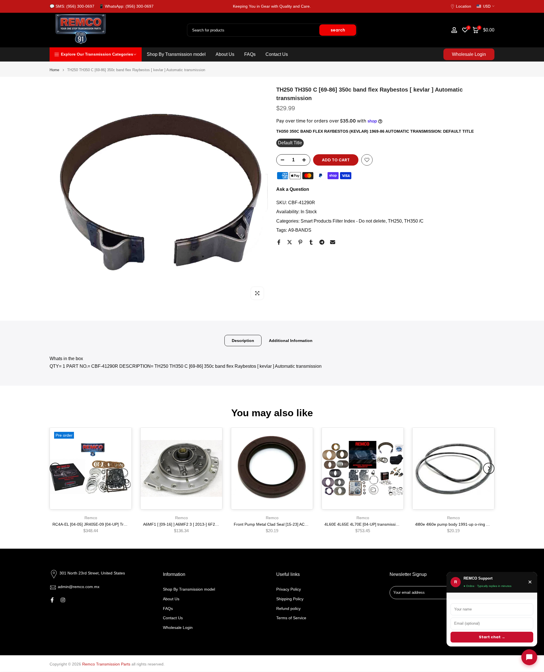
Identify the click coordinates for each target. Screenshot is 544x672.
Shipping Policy (289, 599)
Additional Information (291, 340)
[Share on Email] (332, 242)
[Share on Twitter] (289, 242)
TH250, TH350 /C (406, 221)
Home (54, 70)
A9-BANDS (299, 230)
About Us (225, 54)
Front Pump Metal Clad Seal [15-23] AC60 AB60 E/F (280, 524)
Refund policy (288, 608)
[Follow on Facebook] (52, 600)
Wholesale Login (469, 54)
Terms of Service (291, 618)
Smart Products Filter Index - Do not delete (343, 221)
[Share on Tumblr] (311, 242)
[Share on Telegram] (321, 242)
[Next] (488, 468)
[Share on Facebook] (278, 242)
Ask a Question (292, 189)
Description (243, 340)
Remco (90, 517)
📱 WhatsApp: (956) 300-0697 (126, 6)
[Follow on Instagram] (62, 600)
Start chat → (492, 637)
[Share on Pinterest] (300, 242)
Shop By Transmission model (176, 54)
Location (463, 6)
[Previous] (55, 468)
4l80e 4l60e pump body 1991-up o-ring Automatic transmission (471, 524)
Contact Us (276, 54)
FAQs (250, 54)
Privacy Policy (288, 589)
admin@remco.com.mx (78, 586)
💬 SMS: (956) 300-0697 (72, 6)
